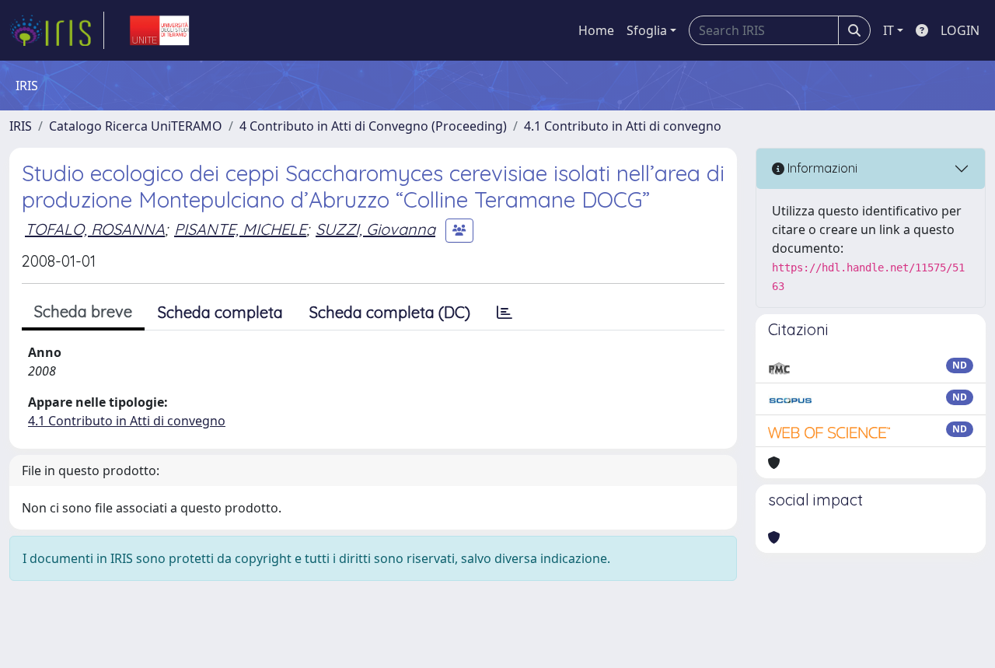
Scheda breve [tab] (83, 311)
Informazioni (820, 168)
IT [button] (888, 30)
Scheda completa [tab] (220, 312)
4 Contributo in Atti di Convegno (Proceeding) (373, 126)
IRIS (20, 126)
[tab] (504, 312)
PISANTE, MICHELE (240, 229)
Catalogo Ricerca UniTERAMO (135, 126)
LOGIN (960, 30)
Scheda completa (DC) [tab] (389, 312)
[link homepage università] (159, 30)
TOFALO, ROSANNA (95, 229)
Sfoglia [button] (647, 30)
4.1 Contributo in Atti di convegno (622, 126)
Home (596, 30)
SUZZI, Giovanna (375, 229)
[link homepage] (56, 30)
